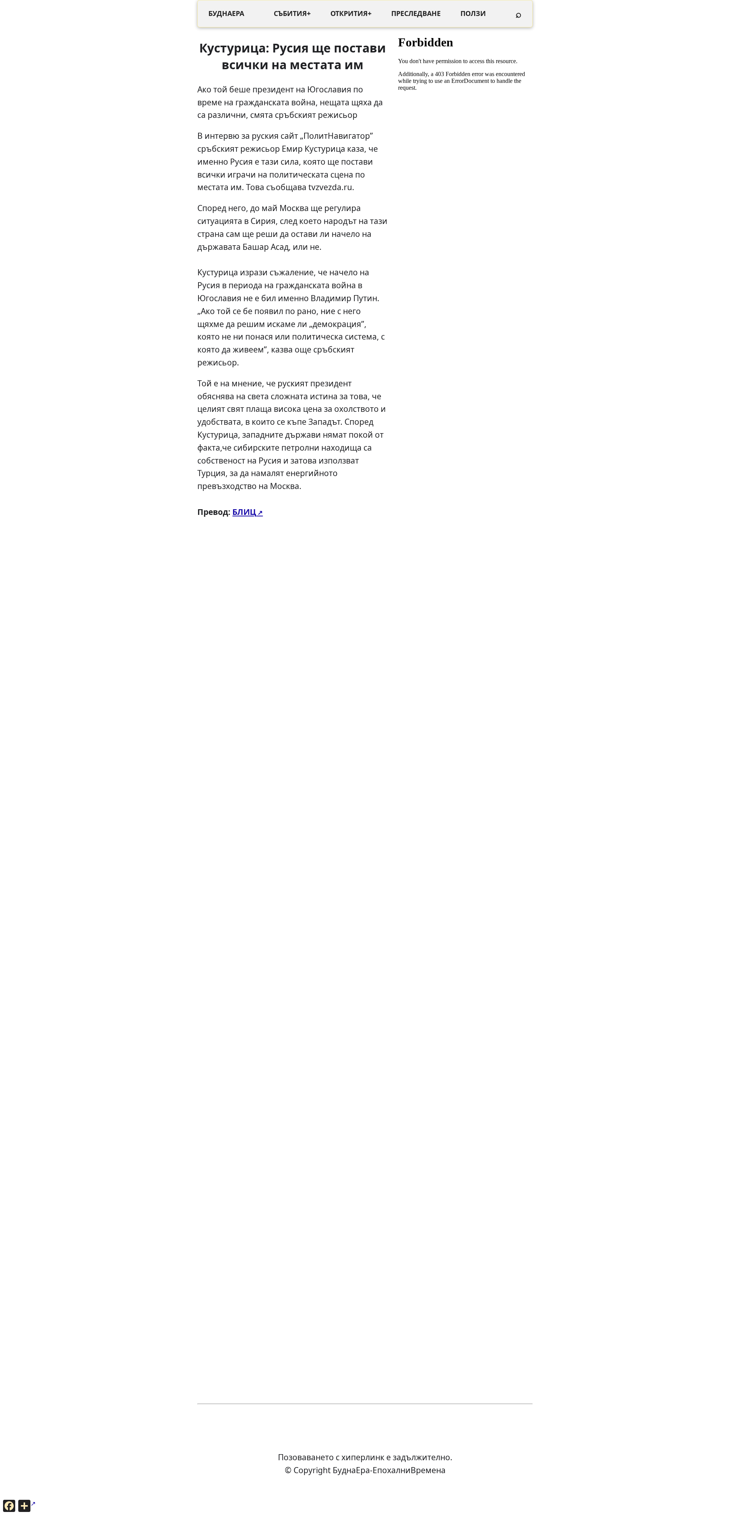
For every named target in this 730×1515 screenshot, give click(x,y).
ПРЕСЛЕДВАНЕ (416, 13)
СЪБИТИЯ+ (292, 13)
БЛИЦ (244, 511)
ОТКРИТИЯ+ (350, 13)
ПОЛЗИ (473, 13)
